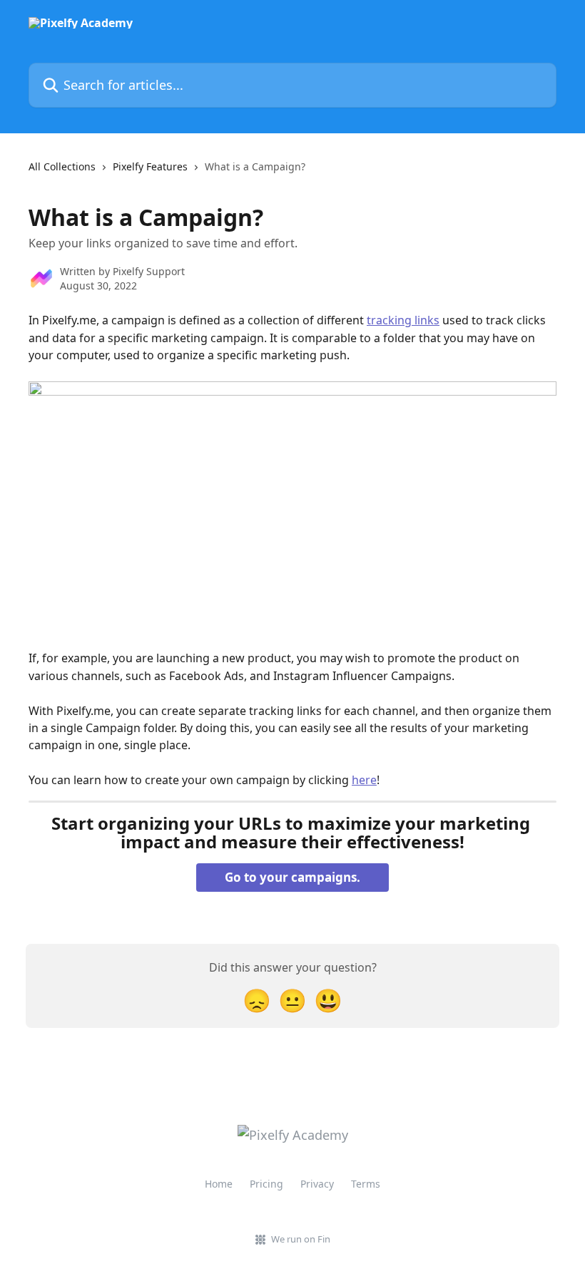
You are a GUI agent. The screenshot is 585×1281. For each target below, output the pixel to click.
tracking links (403, 320)
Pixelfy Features (150, 166)
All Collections (62, 166)
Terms (365, 1183)
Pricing (266, 1183)
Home (219, 1183)
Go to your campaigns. (292, 877)
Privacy (317, 1183)
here (364, 780)
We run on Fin (300, 1239)
